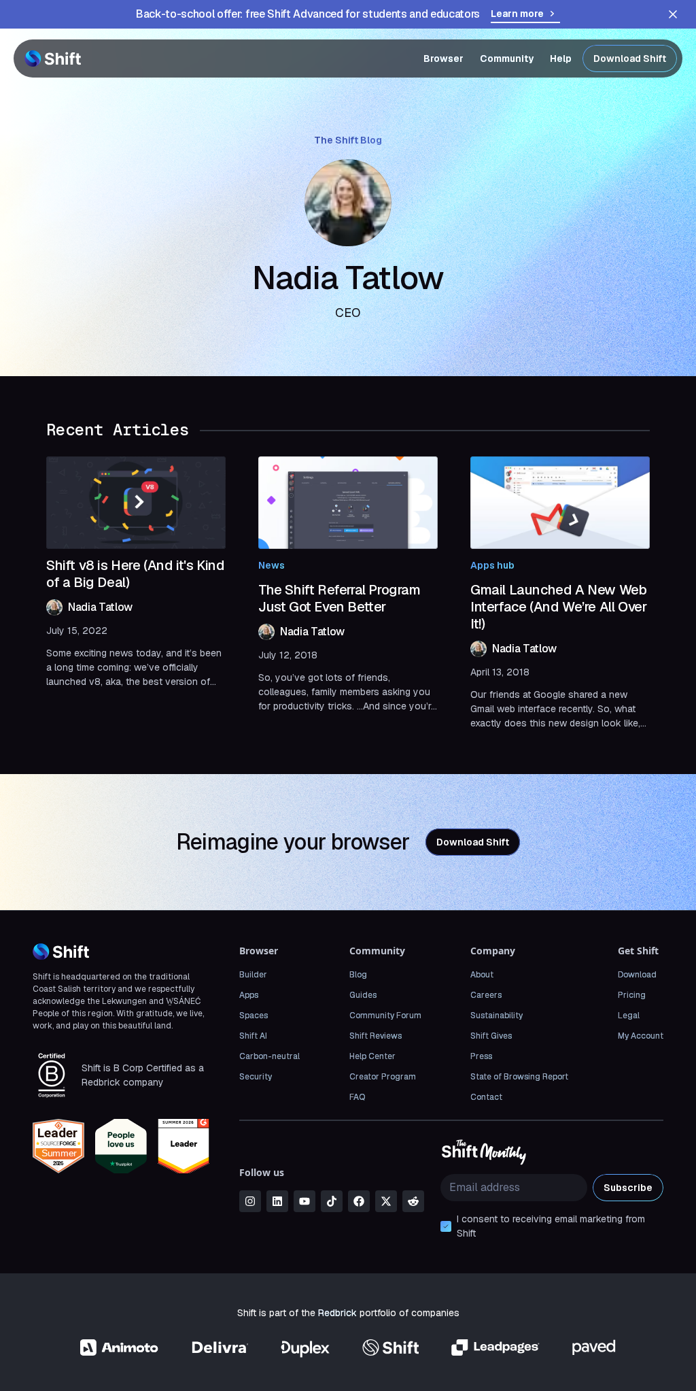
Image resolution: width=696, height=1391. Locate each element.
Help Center (372, 1056)
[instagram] (250, 1201)
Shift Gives (491, 1035)
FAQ (357, 1097)
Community (507, 58)
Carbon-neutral (269, 1056)
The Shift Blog (348, 140)
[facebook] (359, 1201)
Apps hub (492, 565)
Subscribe (628, 1187)
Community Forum (385, 1015)
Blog (358, 974)
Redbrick (337, 1313)
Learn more (517, 13)
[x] (386, 1201)
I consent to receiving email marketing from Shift (551, 1226)
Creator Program (382, 1076)
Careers (486, 995)
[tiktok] (332, 1201)
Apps (248, 995)
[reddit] (413, 1201)
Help (561, 58)
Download (637, 974)
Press (481, 1056)
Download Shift (629, 58)
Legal (629, 1015)
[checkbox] (445, 1226)
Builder (253, 974)
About (481, 974)
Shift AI (253, 1035)
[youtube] (304, 1201)
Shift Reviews (375, 1035)
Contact (486, 1097)
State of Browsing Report (519, 1076)
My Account (640, 1035)
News (271, 565)
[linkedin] (277, 1201)
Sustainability (496, 1015)
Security (255, 1076)
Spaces (253, 1015)
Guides (363, 995)
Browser (443, 58)
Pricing (632, 995)
